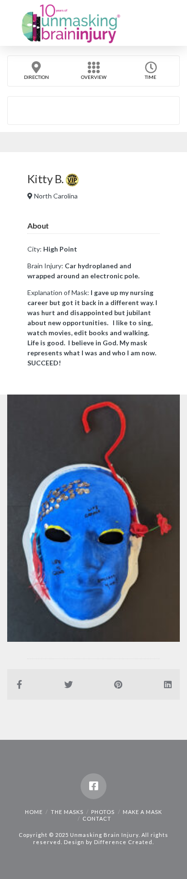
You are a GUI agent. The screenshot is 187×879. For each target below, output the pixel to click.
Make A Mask (142, 812)
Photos (103, 812)
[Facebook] (93, 786)
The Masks (67, 812)
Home (34, 812)
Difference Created (123, 842)
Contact (96, 818)
